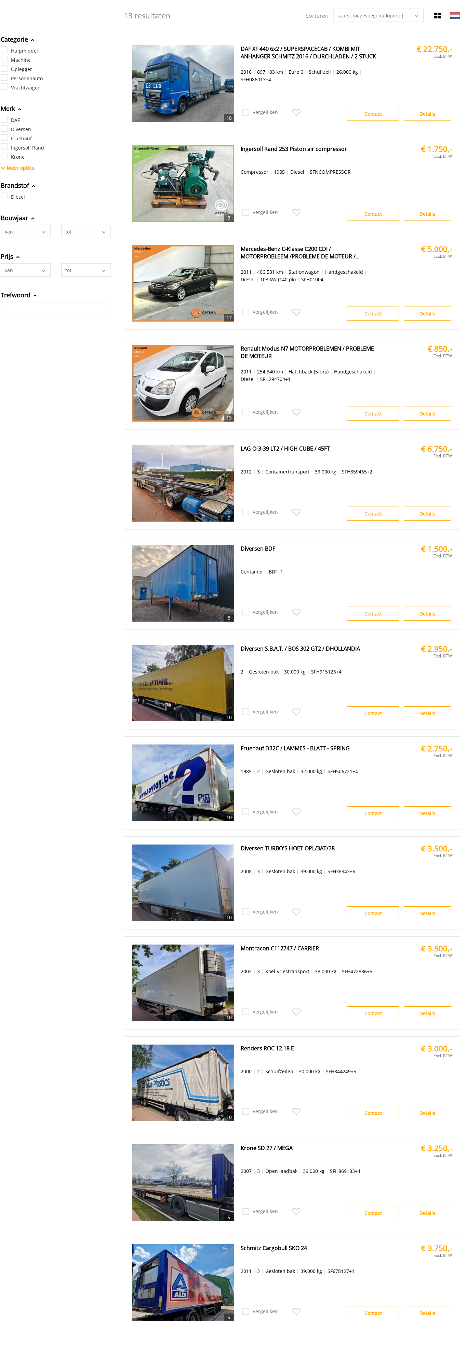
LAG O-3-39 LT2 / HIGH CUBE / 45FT (285, 448)
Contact (373, 114)
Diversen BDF (258, 548)
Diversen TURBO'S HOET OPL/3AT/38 (288, 848)
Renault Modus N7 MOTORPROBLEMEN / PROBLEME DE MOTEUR (307, 352)
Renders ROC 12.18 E (267, 1048)
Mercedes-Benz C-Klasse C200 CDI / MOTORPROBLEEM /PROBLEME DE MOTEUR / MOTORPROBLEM (298, 252)
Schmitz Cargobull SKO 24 (274, 1248)
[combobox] (26, 231)
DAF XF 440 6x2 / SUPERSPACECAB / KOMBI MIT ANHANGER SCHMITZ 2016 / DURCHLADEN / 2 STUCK (308, 52)
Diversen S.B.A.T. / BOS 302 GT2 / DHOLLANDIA (300, 648)
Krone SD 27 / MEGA (267, 1148)
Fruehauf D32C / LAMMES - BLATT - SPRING (295, 748)
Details (427, 114)
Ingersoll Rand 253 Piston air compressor (294, 149)
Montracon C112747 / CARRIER (280, 948)
